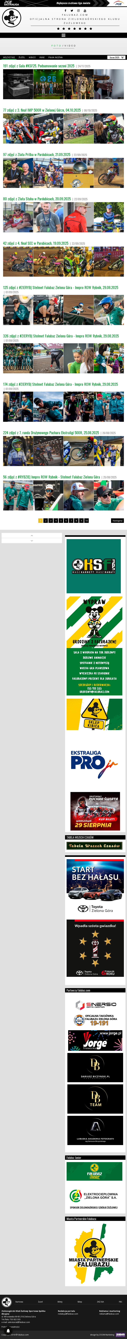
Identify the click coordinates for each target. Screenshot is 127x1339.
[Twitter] (71, 10)
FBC (120, 1301)
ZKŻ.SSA (100, 1301)
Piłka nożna (55, 57)
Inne (42, 57)
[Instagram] (78, 10)
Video (71, 45)
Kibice (32, 57)
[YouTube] (84, 10)
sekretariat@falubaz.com (19, 1322)
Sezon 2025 (114, 57)
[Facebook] (65, 10)
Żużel (22, 57)
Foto (56, 45)
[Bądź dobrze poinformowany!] (8, 1330)
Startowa (19, 1301)
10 (86, 520)
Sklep (79, 1301)
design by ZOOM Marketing (102, 1334)
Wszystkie (9, 57)
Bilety (60, 1301)
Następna (117, 520)
